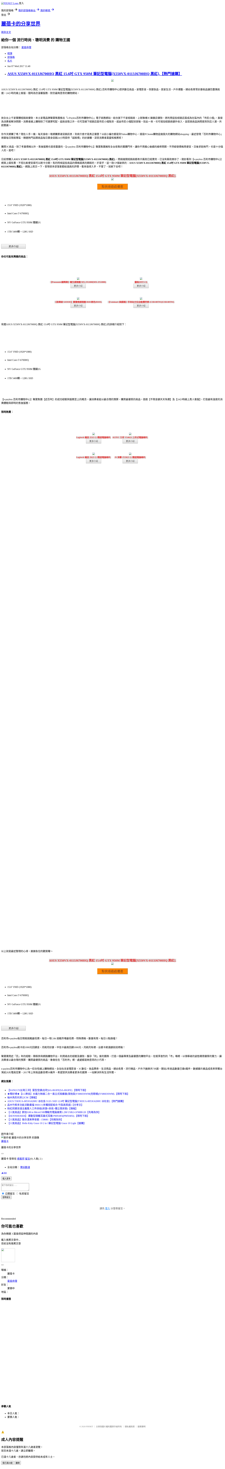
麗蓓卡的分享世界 (20, 23)
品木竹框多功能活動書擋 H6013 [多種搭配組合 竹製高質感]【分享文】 (45, 1105)
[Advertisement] (112, 1350)
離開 (18, 1463)
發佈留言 (6, 1197)
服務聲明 (142, 1426)
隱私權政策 (130, 1426)
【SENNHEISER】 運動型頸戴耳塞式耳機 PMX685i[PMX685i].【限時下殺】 (48, 1116)
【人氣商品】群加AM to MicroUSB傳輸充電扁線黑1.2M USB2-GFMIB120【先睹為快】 (54, 1112)
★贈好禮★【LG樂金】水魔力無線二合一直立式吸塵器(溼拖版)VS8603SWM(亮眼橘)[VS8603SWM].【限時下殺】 (68, 1094)
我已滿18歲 (7, 1463)
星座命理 (26, 47)
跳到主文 (6, 32)
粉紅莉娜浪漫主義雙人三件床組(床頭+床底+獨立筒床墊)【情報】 (42, 1108)
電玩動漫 (25, 1167)
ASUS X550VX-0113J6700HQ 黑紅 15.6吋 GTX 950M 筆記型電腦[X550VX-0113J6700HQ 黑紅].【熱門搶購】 (94, 74)
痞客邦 (20, 1158)
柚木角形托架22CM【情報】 (22, 1097)
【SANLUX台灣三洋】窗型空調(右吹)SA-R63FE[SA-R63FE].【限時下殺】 (47, 1090)
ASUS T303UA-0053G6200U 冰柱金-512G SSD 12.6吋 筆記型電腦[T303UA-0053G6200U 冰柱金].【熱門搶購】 (66, 1101)
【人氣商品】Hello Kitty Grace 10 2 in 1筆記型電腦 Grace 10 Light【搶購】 (46, 1123)
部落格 (11, 57)
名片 (9, 61)
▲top (4, 1172)
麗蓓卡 (5, 1141)
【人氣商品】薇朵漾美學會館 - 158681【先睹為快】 (35, 1119)
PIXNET (89, 1426)
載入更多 (6, 1178)
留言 (27, 1158)
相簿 (9, 53)
